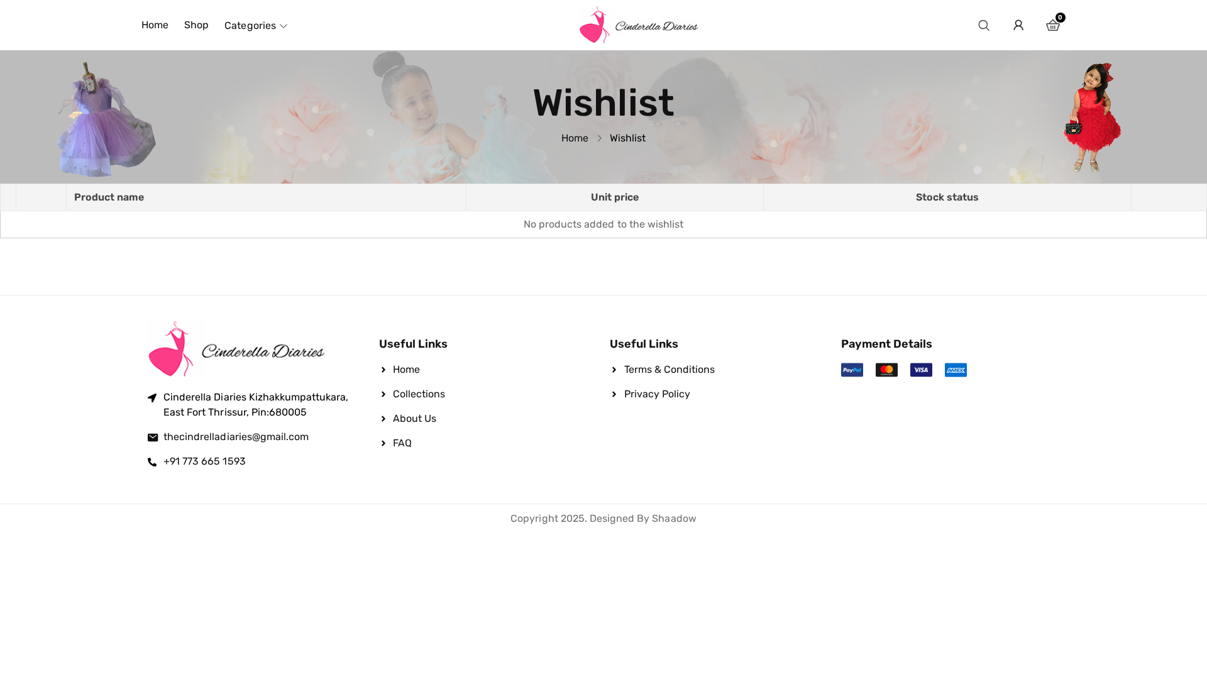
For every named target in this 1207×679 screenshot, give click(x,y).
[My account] (1018, 25)
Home (574, 138)
